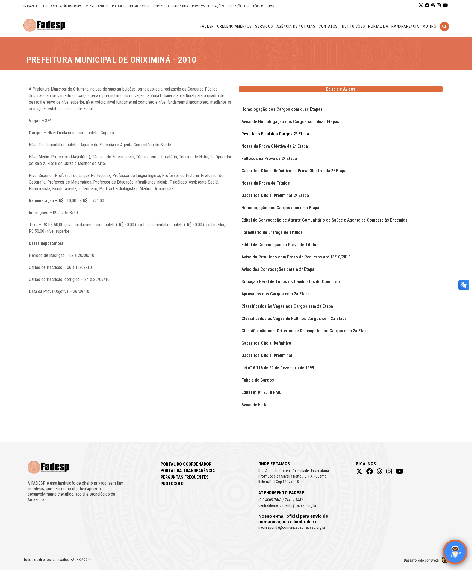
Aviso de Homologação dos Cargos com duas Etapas (290, 121)
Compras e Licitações (208, 6)
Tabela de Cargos (257, 380)
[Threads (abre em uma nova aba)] (433, 5)
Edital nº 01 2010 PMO (261, 392)
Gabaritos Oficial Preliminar (267, 355)
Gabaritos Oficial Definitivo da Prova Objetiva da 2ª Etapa (293, 170)
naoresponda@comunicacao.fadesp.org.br (291, 527)
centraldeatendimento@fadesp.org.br (287, 505)
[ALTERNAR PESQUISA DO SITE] (444, 33)
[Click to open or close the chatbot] (455, 552)
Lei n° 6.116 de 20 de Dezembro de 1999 (277, 367)
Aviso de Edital (255, 404)
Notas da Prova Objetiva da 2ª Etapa (274, 146)
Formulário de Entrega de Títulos (272, 232)
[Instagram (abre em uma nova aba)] (439, 5)
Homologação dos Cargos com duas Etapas (282, 109)
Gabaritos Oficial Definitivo (266, 343)
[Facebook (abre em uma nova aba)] (427, 5)
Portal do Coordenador (130, 6)
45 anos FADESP (96, 6)
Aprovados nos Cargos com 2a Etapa (275, 293)
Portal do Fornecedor (170, 6)
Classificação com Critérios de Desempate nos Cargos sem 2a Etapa (305, 330)
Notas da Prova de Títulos (265, 183)
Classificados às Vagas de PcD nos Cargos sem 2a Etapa (294, 318)
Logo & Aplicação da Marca (61, 6)
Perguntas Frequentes (185, 477)
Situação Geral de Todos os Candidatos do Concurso (290, 281)
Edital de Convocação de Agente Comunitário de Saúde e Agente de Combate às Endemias (324, 220)
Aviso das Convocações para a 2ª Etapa (277, 269)
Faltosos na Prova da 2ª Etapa (269, 158)
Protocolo (172, 483)
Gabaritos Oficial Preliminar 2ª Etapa (275, 195)
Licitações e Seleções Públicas (251, 6)
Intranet (30, 6)
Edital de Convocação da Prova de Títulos (279, 244)
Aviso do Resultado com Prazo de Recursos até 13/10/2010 (295, 257)
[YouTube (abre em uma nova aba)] (445, 5)
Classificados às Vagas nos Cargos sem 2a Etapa (287, 306)
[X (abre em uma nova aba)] (421, 5)
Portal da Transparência (188, 470)
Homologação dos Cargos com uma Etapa (280, 207)
